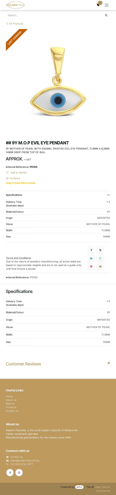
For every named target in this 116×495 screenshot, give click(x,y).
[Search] (106, 15)
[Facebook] (91, 250)
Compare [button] (15, 178)
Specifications (14, 194)
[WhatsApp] (100, 258)
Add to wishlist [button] (18, 172)
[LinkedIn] (91, 258)
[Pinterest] (91, 266)
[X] (100, 250)
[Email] (100, 266)
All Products (16, 23)
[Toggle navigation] (106, 5)
